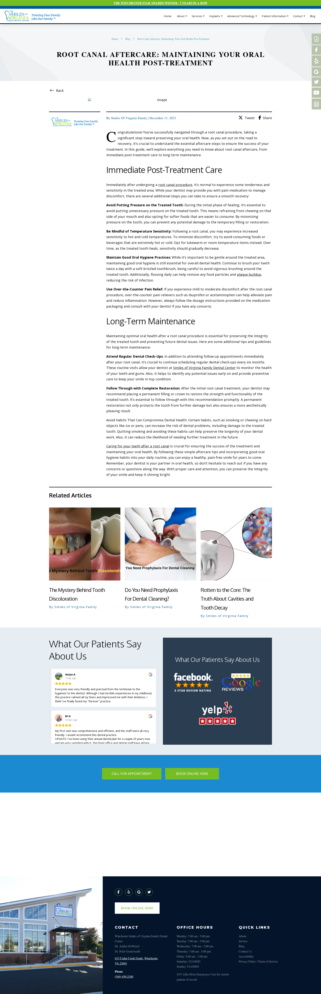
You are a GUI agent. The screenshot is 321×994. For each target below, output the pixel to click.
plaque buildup (249, 274)
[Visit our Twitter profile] (149, 892)
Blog (241, 946)
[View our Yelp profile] (128, 892)
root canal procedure (175, 184)
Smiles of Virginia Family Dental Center (204, 367)
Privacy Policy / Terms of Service (258, 961)
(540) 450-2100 (124, 976)
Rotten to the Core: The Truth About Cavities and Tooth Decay (227, 598)
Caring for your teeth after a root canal (137, 446)
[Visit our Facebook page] (118, 892)
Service (243, 941)
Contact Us (245, 951)
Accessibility (246, 956)
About (242, 936)
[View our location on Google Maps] (139, 892)
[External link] (316, 39)
